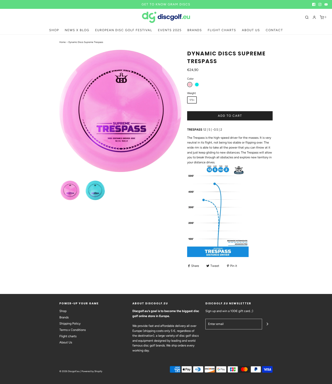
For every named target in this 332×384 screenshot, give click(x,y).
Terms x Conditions (72, 330)
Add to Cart (230, 116)
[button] (70, 190)
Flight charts (67, 336)
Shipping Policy (70, 323)
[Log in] (314, 17)
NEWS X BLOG (77, 30)
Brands (64, 317)
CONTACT (274, 30)
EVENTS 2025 (170, 30)
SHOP (54, 30)
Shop (62, 311)
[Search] (307, 17)
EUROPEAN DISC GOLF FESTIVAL (123, 30)
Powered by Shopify (91, 371)
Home (62, 42)
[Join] (267, 324)
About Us (65, 342)
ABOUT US (251, 30)
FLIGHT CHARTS (222, 30)
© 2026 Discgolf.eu (69, 371)
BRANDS (194, 30)
